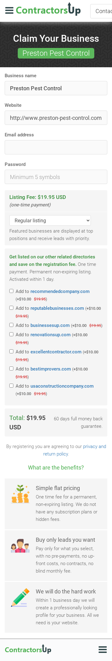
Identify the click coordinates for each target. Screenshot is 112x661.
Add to (53, 295)
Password (15, 164)
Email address (19, 135)
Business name (20, 75)
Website (13, 105)
